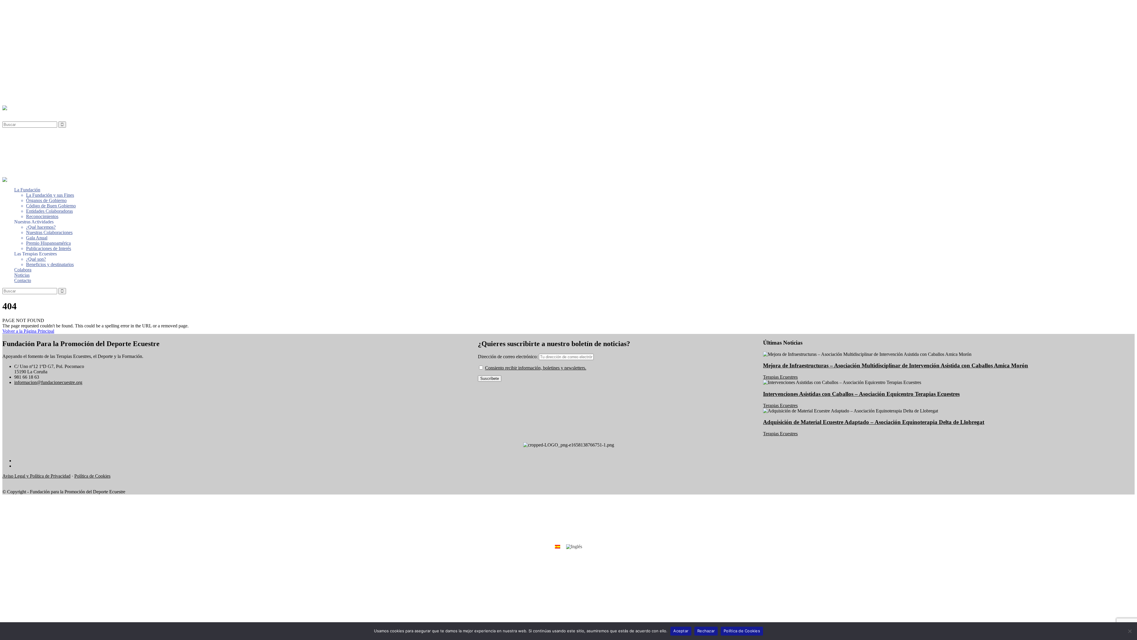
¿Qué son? (36, 76)
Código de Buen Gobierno (51, 23)
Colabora (22, 87)
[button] (16, 113)
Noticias (22, 92)
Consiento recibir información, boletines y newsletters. (535, 367)
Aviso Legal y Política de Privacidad (36, 476)
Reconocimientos (42, 33)
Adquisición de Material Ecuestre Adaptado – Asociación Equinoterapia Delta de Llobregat (873, 422)
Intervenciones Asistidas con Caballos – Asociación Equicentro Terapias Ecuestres (861, 394)
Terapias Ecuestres (780, 377)
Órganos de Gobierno (46, 17)
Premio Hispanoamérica (48, 60)
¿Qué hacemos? (41, 44)
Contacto (22, 97)
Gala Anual (36, 55)
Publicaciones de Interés (48, 65)
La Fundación (27, 7)
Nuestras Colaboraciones (49, 49)
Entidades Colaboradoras (49, 28)
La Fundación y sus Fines (50, 12)
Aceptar (680, 630)
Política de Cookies (92, 476)
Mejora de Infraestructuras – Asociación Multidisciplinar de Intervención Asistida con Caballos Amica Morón (895, 365)
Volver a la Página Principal (28, 331)
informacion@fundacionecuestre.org (48, 382)
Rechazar (706, 630)
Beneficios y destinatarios (50, 81)
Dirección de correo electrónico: (508, 356)
